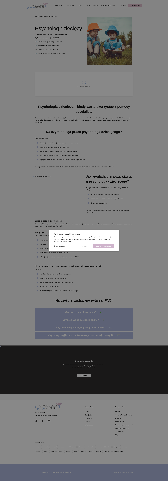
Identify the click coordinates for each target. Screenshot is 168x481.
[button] (60, 246)
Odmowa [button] (85, 246)
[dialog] (84, 240)
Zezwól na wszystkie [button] (103, 246)
